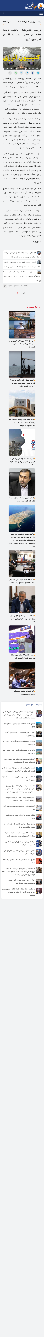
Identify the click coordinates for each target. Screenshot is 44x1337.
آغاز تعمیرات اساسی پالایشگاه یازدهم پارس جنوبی (24, 693)
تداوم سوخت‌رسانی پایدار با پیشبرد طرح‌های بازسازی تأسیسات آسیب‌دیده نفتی (20, 799)
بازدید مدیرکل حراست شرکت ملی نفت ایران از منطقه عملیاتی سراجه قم (19, 825)
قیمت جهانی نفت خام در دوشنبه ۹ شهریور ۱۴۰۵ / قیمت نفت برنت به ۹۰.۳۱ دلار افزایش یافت (22, 383)
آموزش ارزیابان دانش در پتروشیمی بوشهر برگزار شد (19, 808)
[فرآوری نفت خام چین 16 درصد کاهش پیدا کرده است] (39, 861)
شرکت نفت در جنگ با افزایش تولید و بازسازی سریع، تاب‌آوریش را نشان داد (22, 618)
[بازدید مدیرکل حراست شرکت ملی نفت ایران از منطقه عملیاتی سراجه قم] (39, 826)
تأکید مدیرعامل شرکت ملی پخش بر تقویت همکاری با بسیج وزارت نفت (22, 581)
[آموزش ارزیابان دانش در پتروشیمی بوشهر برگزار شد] (39, 808)
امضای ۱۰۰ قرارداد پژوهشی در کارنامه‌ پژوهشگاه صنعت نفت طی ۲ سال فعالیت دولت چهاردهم (22, 276)
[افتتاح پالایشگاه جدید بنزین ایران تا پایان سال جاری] (39, 725)
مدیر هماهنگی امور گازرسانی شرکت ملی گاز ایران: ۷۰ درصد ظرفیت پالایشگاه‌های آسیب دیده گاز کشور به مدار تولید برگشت (18, 871)
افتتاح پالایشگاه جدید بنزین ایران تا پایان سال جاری (19, 725)
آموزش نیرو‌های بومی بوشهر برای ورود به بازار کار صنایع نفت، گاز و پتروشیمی (19, 761)
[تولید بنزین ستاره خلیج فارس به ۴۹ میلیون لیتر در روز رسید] (39, 752)
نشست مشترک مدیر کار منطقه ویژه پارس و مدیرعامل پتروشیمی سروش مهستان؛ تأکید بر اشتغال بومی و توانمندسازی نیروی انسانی (20, 789)
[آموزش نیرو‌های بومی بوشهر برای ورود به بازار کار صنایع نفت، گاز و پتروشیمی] (39, 761)
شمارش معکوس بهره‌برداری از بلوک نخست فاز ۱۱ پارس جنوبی (18, 778)
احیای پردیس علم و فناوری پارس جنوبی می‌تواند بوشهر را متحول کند (21, 882)
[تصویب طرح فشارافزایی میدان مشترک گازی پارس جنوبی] (39, 734)
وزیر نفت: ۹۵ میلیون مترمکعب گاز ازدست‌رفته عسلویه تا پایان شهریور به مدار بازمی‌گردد (19, 834)
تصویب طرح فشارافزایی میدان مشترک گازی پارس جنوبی (20, 734)
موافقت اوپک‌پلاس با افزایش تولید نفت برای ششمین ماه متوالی (20, 843)
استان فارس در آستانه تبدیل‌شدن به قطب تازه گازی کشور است (22, 499)
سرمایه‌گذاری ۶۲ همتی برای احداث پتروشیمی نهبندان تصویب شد (23, 656)
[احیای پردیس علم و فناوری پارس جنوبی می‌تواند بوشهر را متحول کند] (39, 882)
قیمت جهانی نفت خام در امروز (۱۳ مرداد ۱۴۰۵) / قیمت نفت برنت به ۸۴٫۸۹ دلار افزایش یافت (18, 769)
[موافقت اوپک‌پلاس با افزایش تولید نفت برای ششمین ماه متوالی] (39, 843)
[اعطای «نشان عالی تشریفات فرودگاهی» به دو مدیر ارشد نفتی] (39, 852)
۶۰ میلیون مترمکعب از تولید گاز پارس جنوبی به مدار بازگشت (19, 743)
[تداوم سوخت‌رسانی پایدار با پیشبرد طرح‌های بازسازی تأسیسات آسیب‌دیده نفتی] (39, 799)
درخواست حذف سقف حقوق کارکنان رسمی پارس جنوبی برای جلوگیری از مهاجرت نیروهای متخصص (18, 892)
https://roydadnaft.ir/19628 (15, 285)
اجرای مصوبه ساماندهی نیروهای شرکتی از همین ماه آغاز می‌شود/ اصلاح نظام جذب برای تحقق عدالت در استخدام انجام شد (18, 715)
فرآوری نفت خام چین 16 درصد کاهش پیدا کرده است (19, 861)
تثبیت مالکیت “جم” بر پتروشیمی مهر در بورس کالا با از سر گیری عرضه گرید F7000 (22, 461)
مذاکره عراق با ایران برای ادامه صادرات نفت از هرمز (20, 817)
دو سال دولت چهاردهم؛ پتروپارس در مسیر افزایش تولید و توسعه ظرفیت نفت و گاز (22, 344)
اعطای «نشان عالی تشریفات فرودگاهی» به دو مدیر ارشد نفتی (19, 852)
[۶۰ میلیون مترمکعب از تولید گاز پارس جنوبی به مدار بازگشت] (39, 743)
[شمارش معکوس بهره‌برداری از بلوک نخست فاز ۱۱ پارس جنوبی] (39, 779)
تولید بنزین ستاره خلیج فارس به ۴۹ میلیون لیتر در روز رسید (19, 752)
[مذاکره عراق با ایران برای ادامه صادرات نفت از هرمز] (39, 817)
